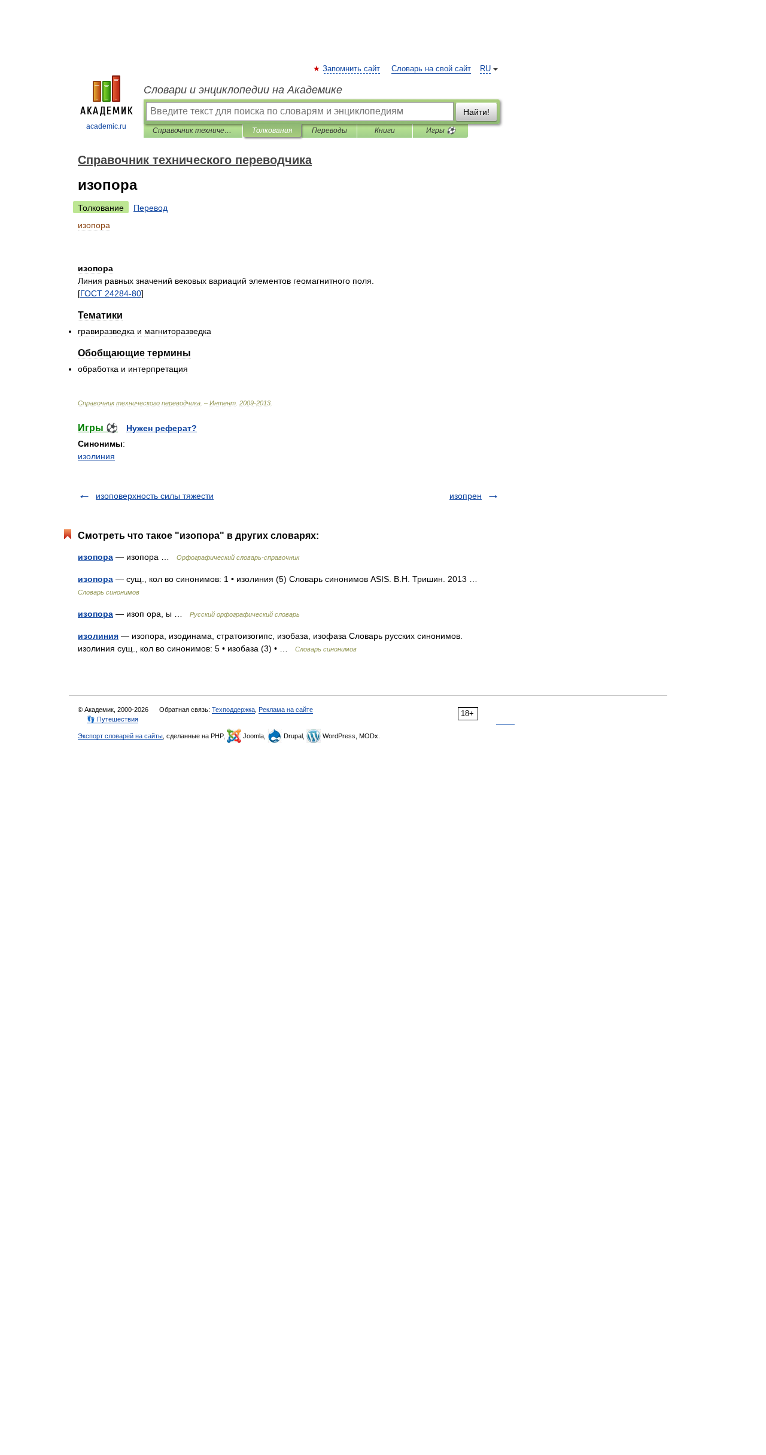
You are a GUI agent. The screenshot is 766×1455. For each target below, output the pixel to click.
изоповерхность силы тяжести (155, 496)
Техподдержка (233, 709)
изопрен (465, 496)
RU (485, 69)
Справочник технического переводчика (193, 130)
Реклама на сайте (286, 709)
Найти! (476, 112)
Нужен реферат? (161, 428)
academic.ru (106, 126)
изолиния (96, 456)
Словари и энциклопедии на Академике (243, 90)
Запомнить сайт (352, 69)
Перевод (150, 208)
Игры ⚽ (440, 130)
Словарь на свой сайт (431, 69)
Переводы (329, 130)
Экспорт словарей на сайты (120, 735)
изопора (95, 557)
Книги (385, 130)
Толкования (272, 130)
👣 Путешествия (112, 719)
